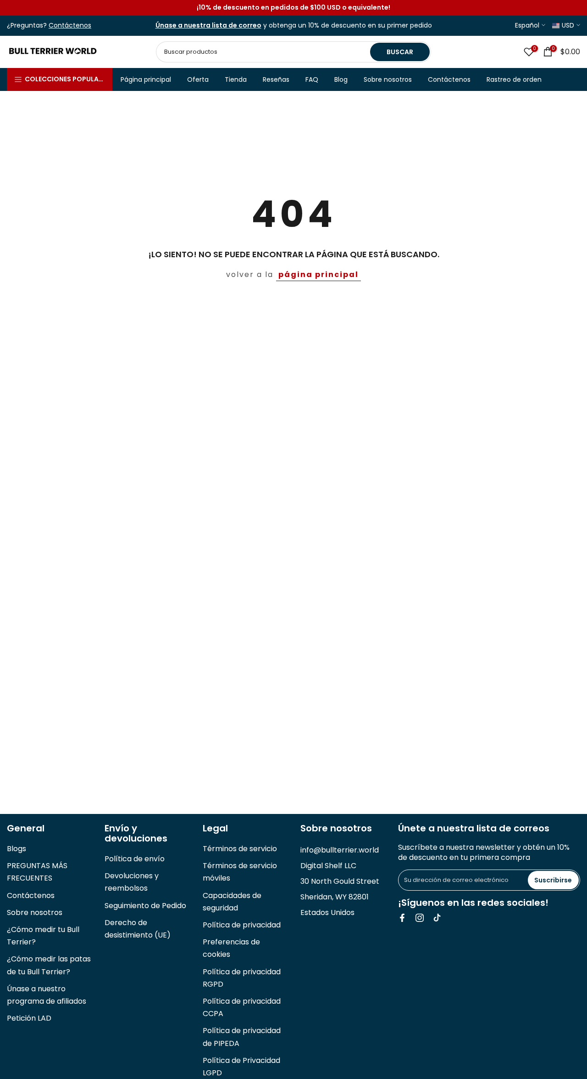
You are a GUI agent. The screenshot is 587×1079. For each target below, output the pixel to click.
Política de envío (135, 858)
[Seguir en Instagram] (419, 917)
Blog (341, 79)
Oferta (198, 79)
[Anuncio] (293, 7)
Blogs (16, 848)
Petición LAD (29, 1018)
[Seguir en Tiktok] (437, 917)
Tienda (236, 79)
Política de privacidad (242, 925)
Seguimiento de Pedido (145, 905)
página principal (318, 274)
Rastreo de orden (514, 79)
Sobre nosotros (388, 79)
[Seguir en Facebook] (402, 917)
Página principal (146, 79)
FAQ (311, 79)
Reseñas (276, 79)
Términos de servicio (240, 848)
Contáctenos (449, 79)
